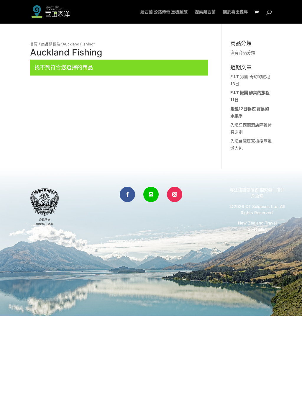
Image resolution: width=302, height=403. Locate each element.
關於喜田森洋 (235, 12)
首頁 (34, 44)
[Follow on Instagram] (174, 194)
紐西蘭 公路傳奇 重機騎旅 (164, 12)
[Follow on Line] (151, 194)
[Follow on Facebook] (127, 194)
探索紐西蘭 (205, 12)
